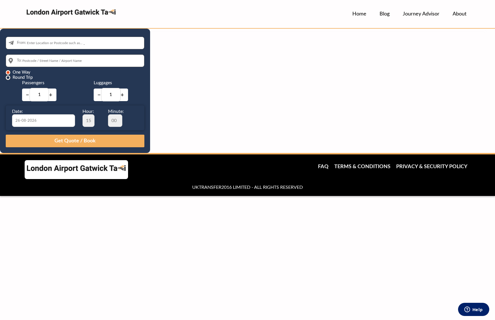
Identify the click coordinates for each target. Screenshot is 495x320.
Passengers (33, 83)
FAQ (323, 166)
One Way (21, 72)
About (459, 14)
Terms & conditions (362, 166)
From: (21, 43)
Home (359, 14)
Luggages (103, 83)
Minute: (116, 111)
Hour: (88, 111)
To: (19, 60)
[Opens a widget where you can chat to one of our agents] (473, 310)
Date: (17, 111)
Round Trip (23, 77)
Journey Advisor (421, 14)
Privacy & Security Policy (431, 166)
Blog (385, 14)
